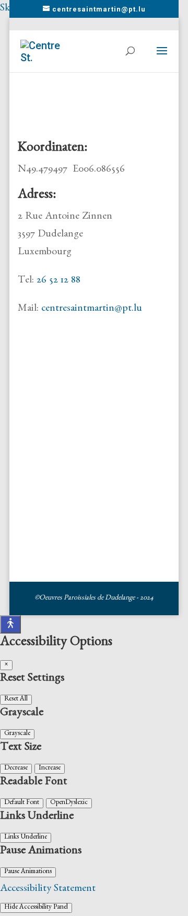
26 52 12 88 (58, 281)
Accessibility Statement (48, 889)
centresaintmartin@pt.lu (91, 309)
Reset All (16, 699)
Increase (50, 768)
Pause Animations (28, 872)
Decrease (16, 768)
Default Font (21, 803)
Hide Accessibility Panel (36, 907)
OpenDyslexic (69, 803)
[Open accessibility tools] (10, 624)
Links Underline (25, 837)
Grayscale (17, 734)
